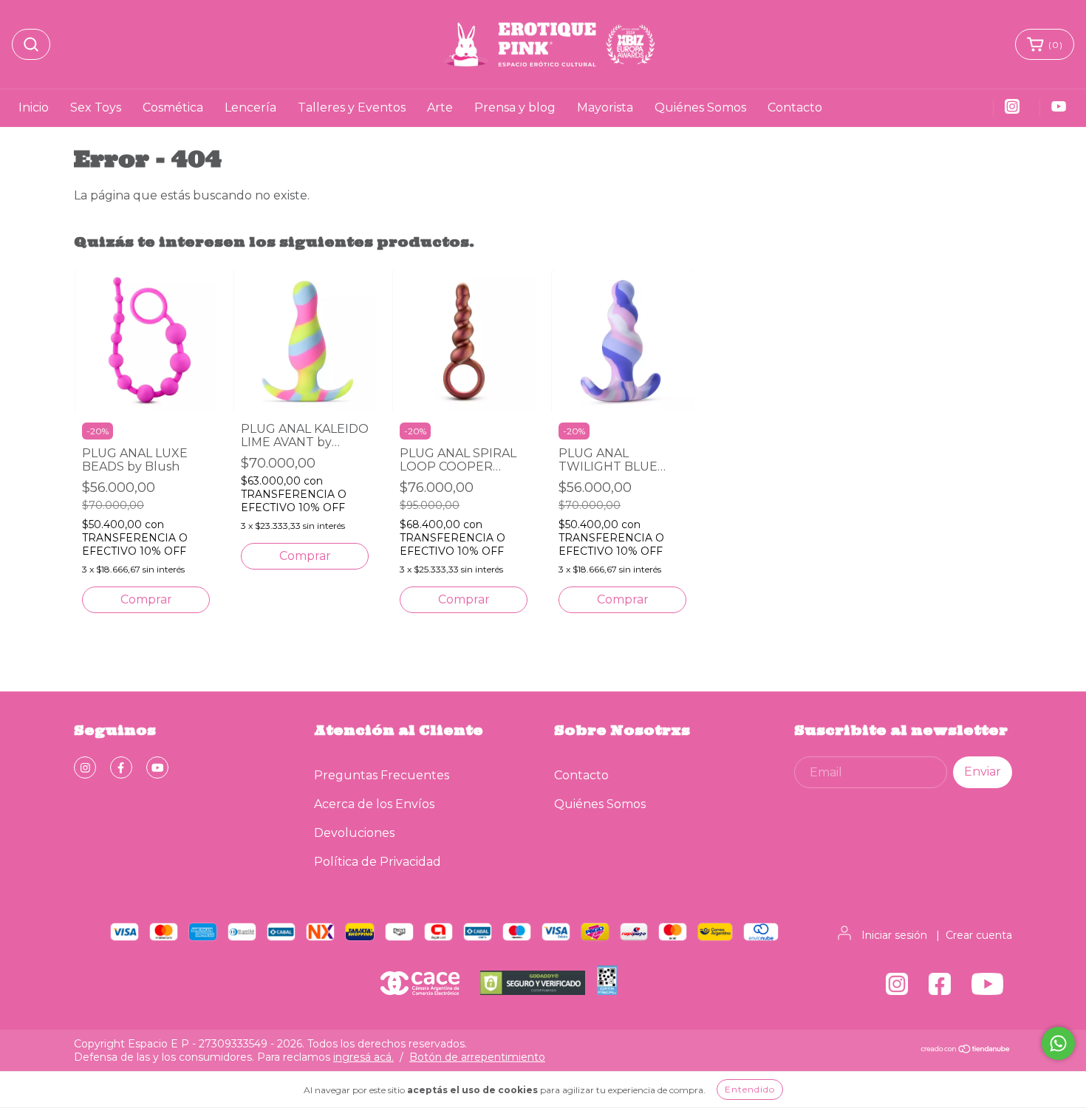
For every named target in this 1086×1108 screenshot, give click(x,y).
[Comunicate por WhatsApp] (1058, 1043)
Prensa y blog (515, 107)
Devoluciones (354, 833)
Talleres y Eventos (352, 107)
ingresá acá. (363, 1057)
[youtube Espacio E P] (157, 767)
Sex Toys (95, 107)
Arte (440, 107)
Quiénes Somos (700, 107)
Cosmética (173, 107)
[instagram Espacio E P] (85, 767)
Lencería (250, 107)
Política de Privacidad (377, 862)
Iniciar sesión (894, 935)
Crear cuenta (979, 935)
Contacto (795, 107)
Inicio (33, 107)
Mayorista (605, 107)
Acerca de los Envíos (374, 804)
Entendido (750, 1089)
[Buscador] (31, 44)
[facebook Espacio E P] (121, 767)
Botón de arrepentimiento (477, 1057)
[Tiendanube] (966, 1050)
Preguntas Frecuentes (381, 775)
